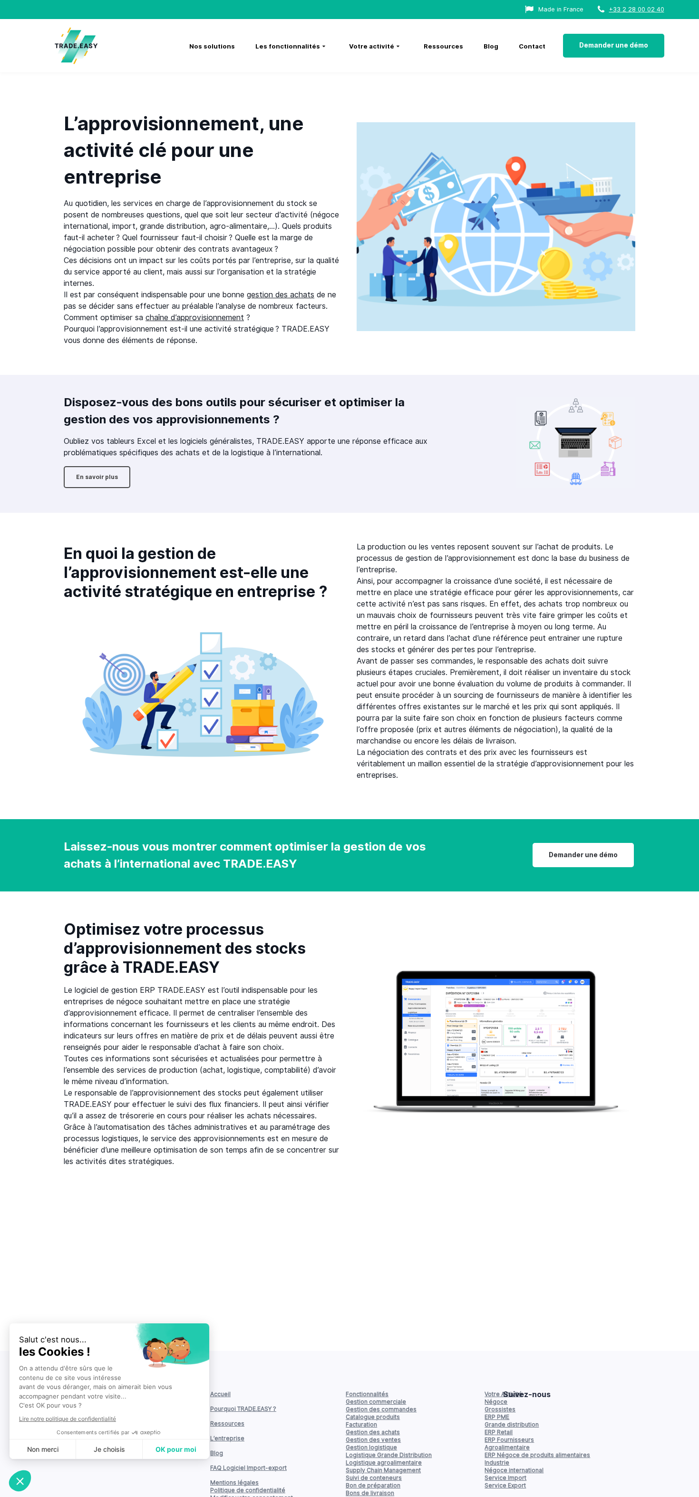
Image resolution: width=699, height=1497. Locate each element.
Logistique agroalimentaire (384, 1462)
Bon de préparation (373, 1485)
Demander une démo (613, 45)
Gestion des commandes (381, 1409)
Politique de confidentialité (247, 1490)
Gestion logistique (371, 1447)
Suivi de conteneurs (374, 1477)
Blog (491, 46)
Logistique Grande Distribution (389, 1454)
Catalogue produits (373, 1416)
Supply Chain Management (383, 1470)
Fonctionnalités (367, 1394)
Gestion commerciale (376, 1401)
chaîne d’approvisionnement (195, 317)
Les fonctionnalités (287, 46)
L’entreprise (227, 1438)
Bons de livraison (370, 1493)
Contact (532, 46)
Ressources (443, 46)
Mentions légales (234, 1482)
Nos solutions (212, 46)
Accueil (220, 1394)
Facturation (361, 1424)
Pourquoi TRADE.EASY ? (243, 1408)
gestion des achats (280, 294)
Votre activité (371, 46)
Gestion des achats (373, 1432)
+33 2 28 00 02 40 (636, 9)
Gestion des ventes (373, 1439)
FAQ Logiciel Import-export (248, 1467)
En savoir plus (97, 476)
